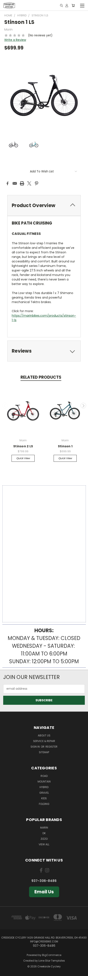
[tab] (44, 205)
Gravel (44, 793)
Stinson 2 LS (23, 446)
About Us (44, 735)
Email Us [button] (44, 892)
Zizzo (44, 839)
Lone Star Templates (51, 960)
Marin (44, 827)
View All (44, 844)
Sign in (35, 746)
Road (44, 776)
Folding (44, 804)
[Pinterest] (36, 183)
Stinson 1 (65, 446)
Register (51, 746)
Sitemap (44, 752)
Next (83, 405)
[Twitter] (29, 183)
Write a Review (15, 40)
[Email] (15, 183)
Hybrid (44, 787)
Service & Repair (44, 741)
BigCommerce (51, 955)
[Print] (22, 183)
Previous (5, 405)
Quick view (23, 458)
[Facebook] (7, 183)
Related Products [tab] (41, 377)
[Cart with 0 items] (73, 5)
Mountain (44, 781)
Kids (44, 798)
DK (44, 833)
